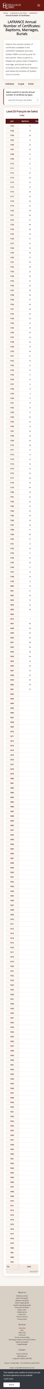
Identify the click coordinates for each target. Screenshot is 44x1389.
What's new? (22, 1310)
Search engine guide (22, 1303)
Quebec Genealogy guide (22, 1305)
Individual (9, 84)
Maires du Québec (22, 1342)
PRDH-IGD (22, 1333)
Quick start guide (22, 1298)
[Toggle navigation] (39, 5)
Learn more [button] (8, 1379)
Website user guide (22, 1300)
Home (5, 13)
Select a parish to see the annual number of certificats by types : (20, 93)
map (22, 115)
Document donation (22, 1307)
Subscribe (22, 1328)
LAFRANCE (33, 13)
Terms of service (22, 1317)
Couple (21, 84)
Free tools (22, 1335)
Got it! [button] (11, 1385)
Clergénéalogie (22, 1344)
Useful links (22, 1314)
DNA (22, 1330)
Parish (31, 84)
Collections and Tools (18, 13)
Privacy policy (22, 1319)
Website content (22, 1296)
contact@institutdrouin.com (24, 1368)
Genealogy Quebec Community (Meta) (22, 1339)
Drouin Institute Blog (22, 1337)
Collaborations (22, 1312)
